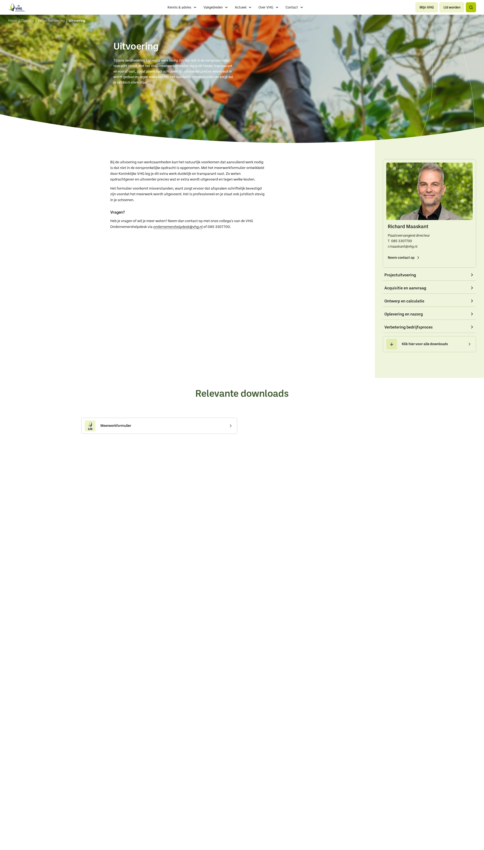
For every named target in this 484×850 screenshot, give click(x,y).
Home (12, 20)
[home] (16, 7)
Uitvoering (77, 20)
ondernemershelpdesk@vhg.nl (178, 226)
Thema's (27, 20)
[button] (471, 7)
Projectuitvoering (51, 20)
